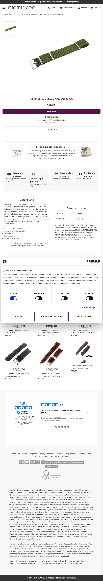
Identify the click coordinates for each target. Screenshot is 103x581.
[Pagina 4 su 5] (65, 427)
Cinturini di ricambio (65, 235)
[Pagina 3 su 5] (62, 427)
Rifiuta (18, 316)
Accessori (92, 227)
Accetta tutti (84, 316)
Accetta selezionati (51, 316)
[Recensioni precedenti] (37, 412)
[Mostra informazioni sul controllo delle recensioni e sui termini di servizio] (33, 417)
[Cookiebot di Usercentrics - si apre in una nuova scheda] (89, 261)
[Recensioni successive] (87, 412)
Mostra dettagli (88, 307)
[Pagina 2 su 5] (59, 427)
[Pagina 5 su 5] (68, 427)
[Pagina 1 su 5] (56, 427)
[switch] (38, 298)
